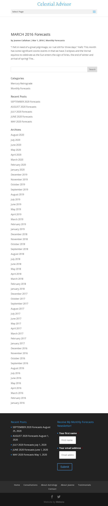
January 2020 (18, 169)
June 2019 (16, 204)
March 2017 (17, 333)
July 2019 (15, 199)
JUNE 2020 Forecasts (22, 116)
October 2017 (18, 298)
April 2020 (16, 154)
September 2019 (19, 189)
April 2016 (16, 388)
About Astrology (49, 485)
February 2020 (18, 164)
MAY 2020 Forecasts (21, 121)
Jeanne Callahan (22, 40)
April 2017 (16, 328)
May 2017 (16, 323)
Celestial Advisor (54, 4)
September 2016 (19, 363)
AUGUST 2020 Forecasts (23, 106)
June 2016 (16, 378)
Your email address (71, 448)
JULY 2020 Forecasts (21, 111)
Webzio (60, 501)
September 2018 (19, 249)
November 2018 (19, 239)
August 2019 (17, 194)
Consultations (30, 485)
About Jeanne (67, 485)
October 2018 (18, 244)
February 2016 (18, 398)
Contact (52, 489)
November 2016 (19, 353)
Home (17, 485)
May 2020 (16, 149)
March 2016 (17, 393)
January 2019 (18, 229)
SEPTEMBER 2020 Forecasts (25, 101)
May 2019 (16, 209)
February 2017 (18, 338)
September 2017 (19, 303)
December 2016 (19, 348)
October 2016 (18, 358)
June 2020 (16, 144)
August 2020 (17, 134)
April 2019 (16, 214)
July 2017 (15, 313)
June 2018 (16, 264)
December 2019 (19, 174)
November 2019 (19, 179)
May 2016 (16, 383)
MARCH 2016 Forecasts (30, 34)
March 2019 (17, 219)
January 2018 (18, 288)
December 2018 (19, 234)
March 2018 (17, 278)
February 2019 (18, 224)
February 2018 (18, 283)
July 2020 (15, 139)
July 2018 (15, 259)
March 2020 (17, 159)
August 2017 (17, 308)
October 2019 (18, 184)
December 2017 (19, 293)
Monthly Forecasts (55, 40)
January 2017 (18, 343)
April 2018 (16, 273)
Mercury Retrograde (21, 83)
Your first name (69, 433)
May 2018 (16, 268)
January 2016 (18, 402)
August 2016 (17, 368)
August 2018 (17, 254)
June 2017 (16, 318)
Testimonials (84, 485)
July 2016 (15, 373)
